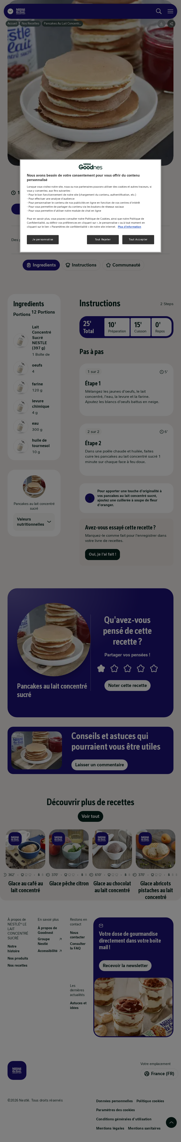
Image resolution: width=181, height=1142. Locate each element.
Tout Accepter (138, 239)
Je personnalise (42, 239)
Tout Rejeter (103, 239)
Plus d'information (129, 227)
